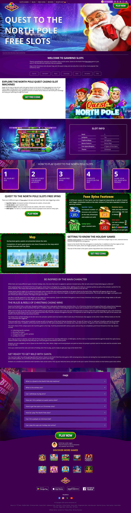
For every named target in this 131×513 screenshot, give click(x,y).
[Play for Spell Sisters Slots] (89, 462)
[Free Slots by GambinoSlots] (11, 11)
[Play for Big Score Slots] (77, 474)
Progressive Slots (82, 505)
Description (45, 73)
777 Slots (18, 505)
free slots (88, 61)
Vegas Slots (62, 507)
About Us (13, 505)
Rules (77, 73)
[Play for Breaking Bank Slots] (65, 462)
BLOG (34, 2)
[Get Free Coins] (33, 97)
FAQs (97, 73)
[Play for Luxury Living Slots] (42, 462)
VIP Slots (75, 507)
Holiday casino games (74, 239)
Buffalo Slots (25, 505)
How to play (66, 73)
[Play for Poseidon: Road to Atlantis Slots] (42, 474)
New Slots (59, 505)
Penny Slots (74, 505)
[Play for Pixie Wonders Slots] (54, 462)
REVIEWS (50, 2)
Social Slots (117, 505)
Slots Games (13, 52)
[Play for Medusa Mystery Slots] (89, 474)
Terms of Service (77, 510)
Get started (87, 73)
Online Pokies (66, 505)
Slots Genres (110, 505)
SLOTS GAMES (24, 2)
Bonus (55, 73)
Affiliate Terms (53, 510)
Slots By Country (101, 505)
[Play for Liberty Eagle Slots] (77, 462)
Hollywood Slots (51, 505)
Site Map (55, 507)
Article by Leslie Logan (65, 443)
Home (9, 52)
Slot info (34, 73)
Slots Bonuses (92, 505)
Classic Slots (42, 505)
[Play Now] (120, 6)
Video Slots (69, 507)
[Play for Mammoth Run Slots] (65, 474)
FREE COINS (41, 2)
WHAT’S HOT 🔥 (61, 2)
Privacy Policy (68, 510)
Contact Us (61, 510)
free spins (24, 200)
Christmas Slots (34, 505)
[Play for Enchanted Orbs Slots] (54, 474)
